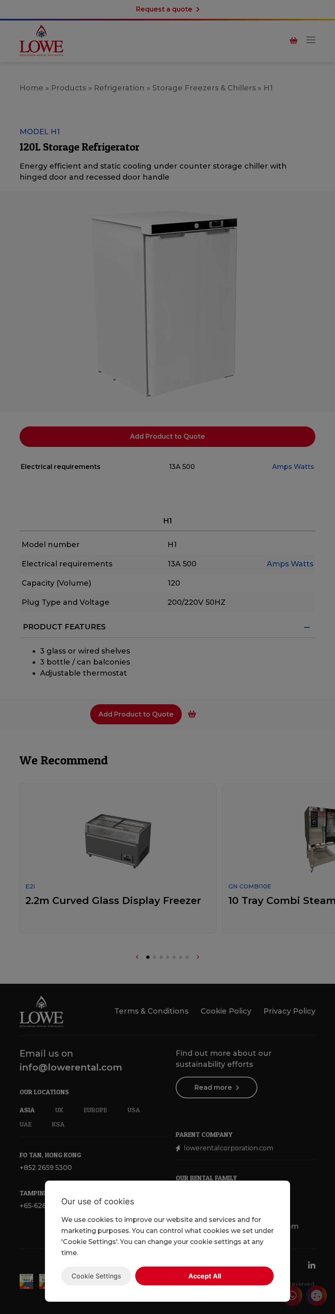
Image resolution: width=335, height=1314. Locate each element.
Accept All (204, 1276)
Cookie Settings (96, 1276)
